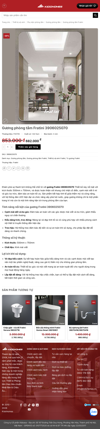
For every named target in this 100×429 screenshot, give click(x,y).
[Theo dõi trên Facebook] (21, 405)
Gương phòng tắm (53, 22)
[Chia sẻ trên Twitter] (14, 168)
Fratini (15, 163)
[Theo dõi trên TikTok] (29, 405)
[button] (4, 6)
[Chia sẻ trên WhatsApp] (4, 168)
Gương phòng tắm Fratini (73, 22)
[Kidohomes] (50, 6)
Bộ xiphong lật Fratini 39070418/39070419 (78, 329)
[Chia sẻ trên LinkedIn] (28, 168)
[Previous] (2, 318)
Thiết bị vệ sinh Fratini (56, 158)
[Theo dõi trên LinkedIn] (37, 405)
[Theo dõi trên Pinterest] (33, 405)
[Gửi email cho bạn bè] (18, 168)
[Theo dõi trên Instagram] (25, 405)
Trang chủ (6, 22)
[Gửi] (95, 15)
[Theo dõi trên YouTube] (29, 409)
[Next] (98, 318)
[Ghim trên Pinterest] (23, 168)
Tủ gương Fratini (73, 158)
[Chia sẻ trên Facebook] (9, 168)
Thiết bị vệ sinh (18, 22)
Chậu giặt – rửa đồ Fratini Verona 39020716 (14, 329)
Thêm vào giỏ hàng (28, 147)
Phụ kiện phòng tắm (35, 22)
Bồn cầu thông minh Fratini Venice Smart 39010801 (48, 329)
